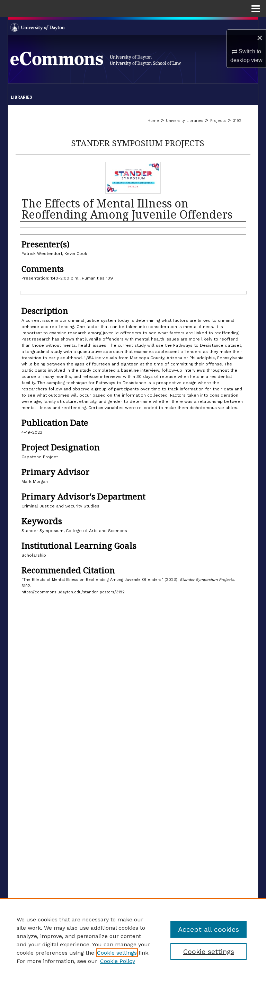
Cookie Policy (117, 961)
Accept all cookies (208, 929)
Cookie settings (117, 952)
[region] (133, 940)
